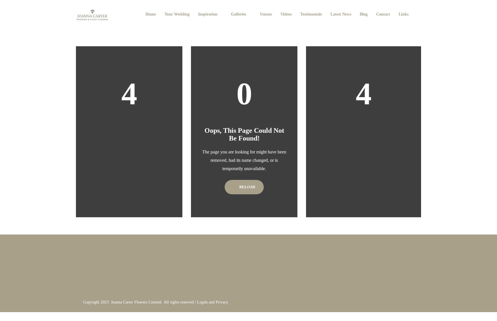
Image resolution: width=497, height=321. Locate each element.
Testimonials (311, 14)
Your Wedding (177, 14)
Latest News (340, 14)
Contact (383, 14)
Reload (246, 187)
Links (403, 14)
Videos (286, 14)
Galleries (238, 14)
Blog (364, 14)
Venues (266, 14)
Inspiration (207, 14)
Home (151, 14)
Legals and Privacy (212, 302)
